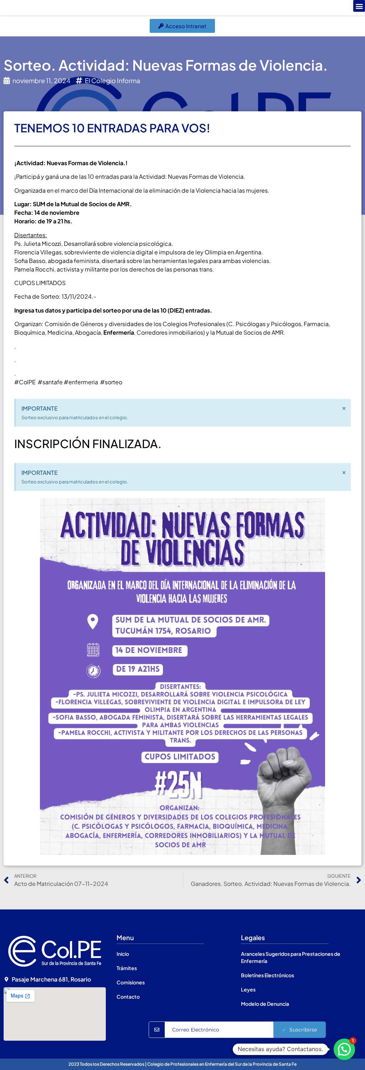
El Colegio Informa (112, 80)
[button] (359, 6)
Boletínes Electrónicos (267, 975)
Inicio (123, 953)
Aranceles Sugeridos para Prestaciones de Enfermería (290, 957)
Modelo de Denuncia (265, 1003)
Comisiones (131, 982)
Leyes (248, 989)
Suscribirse (303, 1029)
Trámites (127, 968)
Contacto (128, 996)
